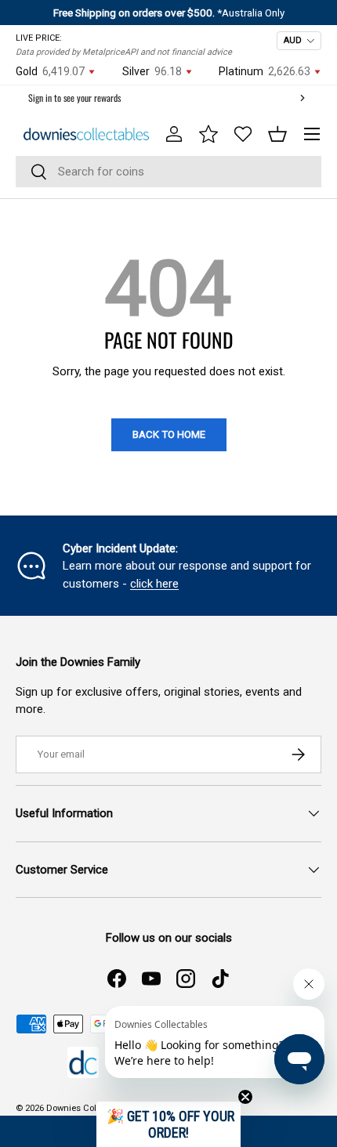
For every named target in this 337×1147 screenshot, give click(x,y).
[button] (277, 134)
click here (154, 584)
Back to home (168, 434)
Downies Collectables (89, 1108)
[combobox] (168, 171)
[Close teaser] (245, 1097)
